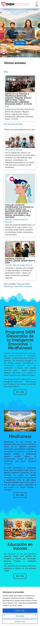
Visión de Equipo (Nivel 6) (22, 265)
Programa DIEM (23, 284)
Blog (7, 106)
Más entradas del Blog (13, 124)
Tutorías (8, 265)
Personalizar (20, 616)
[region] (20, 607)
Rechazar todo (20, 621)
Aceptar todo (20, 610)
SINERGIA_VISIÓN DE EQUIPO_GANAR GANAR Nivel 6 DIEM (20, 261)
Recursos (8, 222)
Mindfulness (20, 31)
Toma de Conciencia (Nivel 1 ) (16, 220)
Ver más (20, 43)
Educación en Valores (13, 150)
